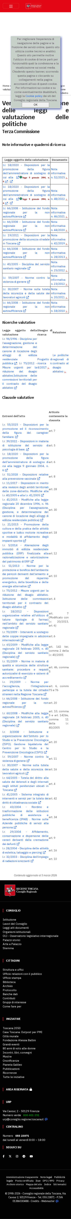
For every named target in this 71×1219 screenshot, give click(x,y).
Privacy (60, 1180)
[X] (10, 1156)
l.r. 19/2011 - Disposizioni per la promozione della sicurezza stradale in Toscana (26, 239)
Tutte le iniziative (13, 1077)
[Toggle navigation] (11, 6)
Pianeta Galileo (12, 1064)
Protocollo (10, 990)
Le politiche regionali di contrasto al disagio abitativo (61, 363)
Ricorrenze (10, 1072)
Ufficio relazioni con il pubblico (22, 974)
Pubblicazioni (11, 1069)
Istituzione (9, 919)
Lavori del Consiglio (15, 923)
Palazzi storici (11, 940)
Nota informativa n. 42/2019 (58, 239)
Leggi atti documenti (16, 927)
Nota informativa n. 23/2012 (58, 280)
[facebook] (3, 1156)
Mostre (7, 1056)
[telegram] (24, 1156)
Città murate (11, 1036)
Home (6, 85)
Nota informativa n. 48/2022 (58, 195)
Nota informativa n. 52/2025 (58, 173)
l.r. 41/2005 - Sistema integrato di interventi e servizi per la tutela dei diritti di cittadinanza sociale (25, 798)
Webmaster (48, 1201)
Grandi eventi (11, 1044)
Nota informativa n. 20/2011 (58, 293)
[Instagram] (17, 1156)
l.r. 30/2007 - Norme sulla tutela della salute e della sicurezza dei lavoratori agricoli (25, 769)
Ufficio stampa (12, 978)
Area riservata (17, 1089)
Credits (35, 1201)
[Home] (21, 892)
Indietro (63, 93)
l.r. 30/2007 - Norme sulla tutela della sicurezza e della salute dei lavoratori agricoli (26, 293)
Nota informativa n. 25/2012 (58, 266)
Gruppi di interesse (14, 1002)
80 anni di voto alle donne (19, 1048)
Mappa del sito (34, 1184)
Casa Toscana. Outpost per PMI (22, 1032)
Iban (38, 1180)
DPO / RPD (48, 1180)
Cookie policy (33, 96)
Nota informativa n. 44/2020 (58, 226)
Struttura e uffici (13, 969)
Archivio (8, 986)
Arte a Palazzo (12, 944)
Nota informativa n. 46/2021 (58, 212)
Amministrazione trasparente (22, 1177)
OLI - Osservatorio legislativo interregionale (30, 936)
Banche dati (10, 994)
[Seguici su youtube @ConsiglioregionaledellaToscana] (31, 1156)
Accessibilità (36, 1188)
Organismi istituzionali (16, 932)
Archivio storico (15, 1184)
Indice (47, 1184)
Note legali (46, 1177)
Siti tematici (59, 1184)
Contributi (9, 998)
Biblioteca (9, 982)
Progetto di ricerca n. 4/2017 (44, 363)
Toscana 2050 (12, 1028)
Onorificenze (11, 1060)
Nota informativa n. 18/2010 (58, 307)
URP (8, 1102)
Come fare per (12, 1006)
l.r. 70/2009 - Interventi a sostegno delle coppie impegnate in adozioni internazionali (25, 636)
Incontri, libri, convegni (17, 1052)
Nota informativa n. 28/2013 (58, 253)
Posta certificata (24, 1180)
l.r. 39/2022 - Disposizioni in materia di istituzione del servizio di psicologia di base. (25, 445)
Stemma (8, 948)
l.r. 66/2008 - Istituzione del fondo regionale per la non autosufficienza (26, 212)
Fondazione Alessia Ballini (19, 1040)
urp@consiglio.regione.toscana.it (23, 1119)
